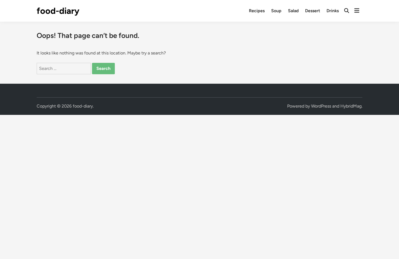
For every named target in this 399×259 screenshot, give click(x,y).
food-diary (58, 11)
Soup (276, 10)
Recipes (257, 10)
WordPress (321, 106)
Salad (293, 10)
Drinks (333, 10)
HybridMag (351, 106)
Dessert (312, 10)
